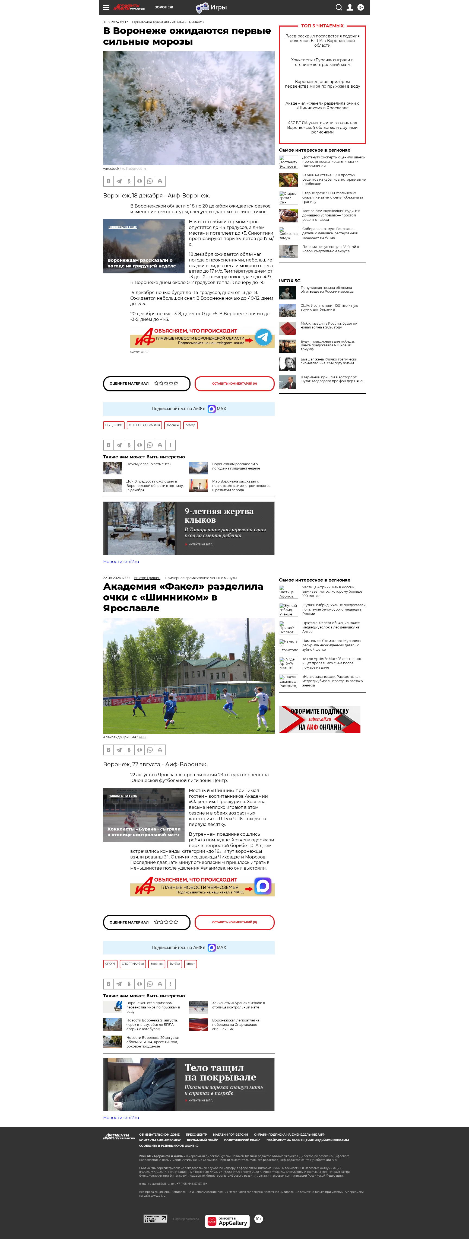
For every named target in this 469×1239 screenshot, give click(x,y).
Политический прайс (242, 1140)
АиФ (144, 352)
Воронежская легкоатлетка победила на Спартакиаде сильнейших (235, 1024)
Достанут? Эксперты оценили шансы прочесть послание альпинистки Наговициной (333, 161)
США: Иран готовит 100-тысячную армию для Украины (329, 307)
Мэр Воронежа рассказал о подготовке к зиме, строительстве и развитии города (241, 485)
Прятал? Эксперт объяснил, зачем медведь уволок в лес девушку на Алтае (331, 627)
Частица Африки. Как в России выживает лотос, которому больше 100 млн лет (332, 591)
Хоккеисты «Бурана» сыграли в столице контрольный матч (322, 62)
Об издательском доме (159, 1134)
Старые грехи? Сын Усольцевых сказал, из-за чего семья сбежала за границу (332, 197)
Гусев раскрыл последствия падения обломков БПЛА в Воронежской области (323, 41)
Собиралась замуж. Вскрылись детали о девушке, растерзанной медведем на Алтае (330, 233)
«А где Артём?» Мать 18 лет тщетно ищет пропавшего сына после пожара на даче (331, 663)
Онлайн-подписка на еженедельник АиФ (289, 1134)
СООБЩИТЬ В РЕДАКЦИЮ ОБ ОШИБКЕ (168, 1146)
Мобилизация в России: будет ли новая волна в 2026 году (329, 325)
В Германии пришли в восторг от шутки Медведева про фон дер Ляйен (333, 379)
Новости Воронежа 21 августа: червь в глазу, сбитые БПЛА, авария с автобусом (152, 1024)
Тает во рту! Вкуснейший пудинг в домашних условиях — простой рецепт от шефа (331, 215)
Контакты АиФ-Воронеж (160, 1140)
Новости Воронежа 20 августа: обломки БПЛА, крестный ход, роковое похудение (152, 1042)
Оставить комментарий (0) (234, 383)
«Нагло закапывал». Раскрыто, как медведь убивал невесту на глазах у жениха (332, 681)
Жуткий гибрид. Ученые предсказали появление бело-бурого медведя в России (334, 609)
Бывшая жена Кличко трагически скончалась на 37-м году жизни (329, 361)
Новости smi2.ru (121, 561)
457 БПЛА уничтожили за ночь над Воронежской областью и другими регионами (322, 128)
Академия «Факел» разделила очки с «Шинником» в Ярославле (322, 105)
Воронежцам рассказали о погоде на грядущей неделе (236, 466)
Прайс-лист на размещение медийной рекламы (308, 1140)
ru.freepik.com (134, 169)
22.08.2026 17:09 (116, 578)
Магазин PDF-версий (230, 1134)
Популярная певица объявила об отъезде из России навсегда (327, 289)
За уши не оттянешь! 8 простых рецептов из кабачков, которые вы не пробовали (334, 179)
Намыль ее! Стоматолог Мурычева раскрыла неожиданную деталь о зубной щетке (331, 645)
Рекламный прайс (202, 1140)
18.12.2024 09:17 (115, 22)
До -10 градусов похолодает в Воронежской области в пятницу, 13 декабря (155, 485)
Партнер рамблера (186, 1219)
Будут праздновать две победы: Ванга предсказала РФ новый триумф (328, 345)
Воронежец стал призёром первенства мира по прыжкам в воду (322, 84)
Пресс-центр (196, 1134)
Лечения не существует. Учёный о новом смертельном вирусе (330, 249)
